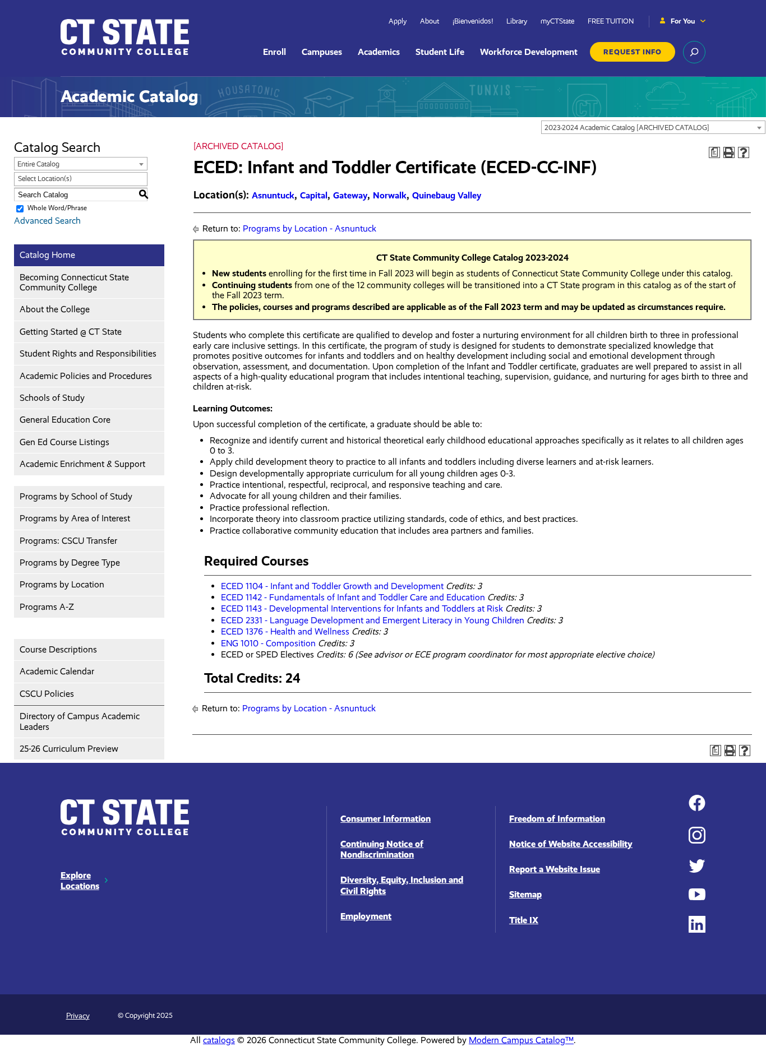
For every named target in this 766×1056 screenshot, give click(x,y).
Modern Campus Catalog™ (521, 1040)
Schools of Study (52, 397)
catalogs (219, 1040)
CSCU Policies (47, 693)
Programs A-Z (47, 606)
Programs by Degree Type (70, 562)
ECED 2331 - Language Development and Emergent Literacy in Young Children (372, 620)
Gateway (350, 195)
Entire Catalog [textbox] (38, 164)
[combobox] (653, 127)
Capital (313, 195)
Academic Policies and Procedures (86, 375)
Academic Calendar (57, 671)
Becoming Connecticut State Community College (74, 282)
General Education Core (65, 419)
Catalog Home (47, 254)
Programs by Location (62, 584)
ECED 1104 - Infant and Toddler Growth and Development (332, 586)
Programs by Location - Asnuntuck (309, 228)
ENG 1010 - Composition (268, 643)
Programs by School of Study (76, 496)
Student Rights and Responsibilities (88, 353)
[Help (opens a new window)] (743, 152)
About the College (55, 309)
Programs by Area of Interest (75, 518)
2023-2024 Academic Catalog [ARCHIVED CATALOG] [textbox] (626, 127)
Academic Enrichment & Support (82, 463)
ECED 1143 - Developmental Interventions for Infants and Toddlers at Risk (362, 608)
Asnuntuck (273, 195)
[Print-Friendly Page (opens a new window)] (729, 152)
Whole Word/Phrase (57, 208)
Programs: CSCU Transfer (68, 540)
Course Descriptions (58, 649)
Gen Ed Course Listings (64, 442)
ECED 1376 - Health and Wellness (285, 631)
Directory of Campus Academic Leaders (80, 721)
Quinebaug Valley (446, 195)
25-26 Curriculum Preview (69, 748)
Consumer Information (385, 818)
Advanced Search (47, 220)
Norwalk (390, 195)
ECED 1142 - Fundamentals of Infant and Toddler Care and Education (353, 597)
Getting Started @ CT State (71, 331)
